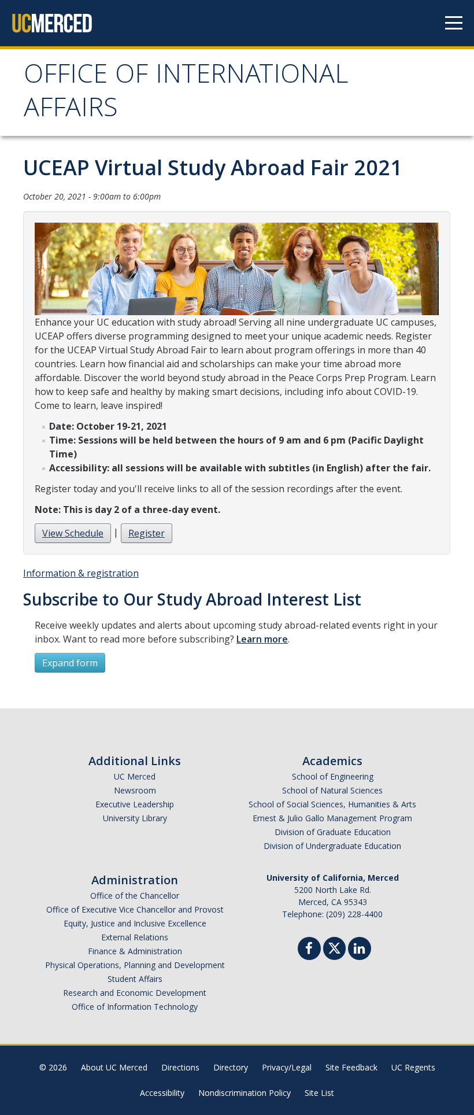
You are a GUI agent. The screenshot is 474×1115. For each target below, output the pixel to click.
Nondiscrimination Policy (244, 1092)
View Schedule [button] (72, 533)
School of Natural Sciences (332, 790)
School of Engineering (332, 776)
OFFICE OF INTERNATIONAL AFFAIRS (186, 94)
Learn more (262, 639)
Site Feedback (351, 1067)
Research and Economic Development (134, 992)
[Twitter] (334, 947)
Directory (230, 1067)
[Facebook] (309, 949)
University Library (135, 818)
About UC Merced (114, 1067)
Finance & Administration (135, 951)
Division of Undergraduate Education (332, 845)
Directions (180, 1067)
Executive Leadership (134, 804)
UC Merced (134, 776)
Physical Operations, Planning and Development (135, 964)
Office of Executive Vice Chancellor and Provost (135, 909)
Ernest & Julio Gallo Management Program (332, 818)
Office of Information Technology (135, 1006)
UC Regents (413, 1067)
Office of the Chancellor (134, 895)
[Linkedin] (359, 949)
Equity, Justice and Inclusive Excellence (135, 923)
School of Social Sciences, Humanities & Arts (332, 804)
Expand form (70, 662)
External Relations (134, 937)
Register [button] (146, 533)
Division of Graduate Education (333, 831)
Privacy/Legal (287, 1067)
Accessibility (162, 1092)
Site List (319, 1092)
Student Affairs (135, 978)
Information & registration (81, 573)
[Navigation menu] (453, 23)
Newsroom (135, 790)
